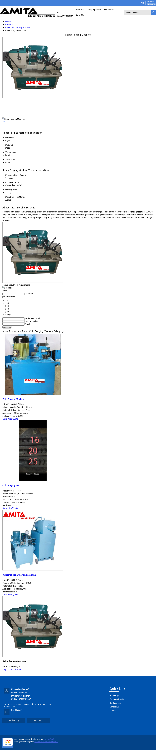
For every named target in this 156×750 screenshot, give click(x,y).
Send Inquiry (16, 710)
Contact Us (80, 15)
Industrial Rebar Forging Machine (19, 575)
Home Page (80, 10)
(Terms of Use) (49, 739)
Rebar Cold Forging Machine (17, 27)
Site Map (113, 710)
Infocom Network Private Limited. (46, 742)
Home (8, 22)
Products (9, 24)
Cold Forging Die (10, 485)
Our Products (109, 10)
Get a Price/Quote (10, 419)
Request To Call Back (11, 669)
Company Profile (94, 10)
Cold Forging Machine (13, 399)
